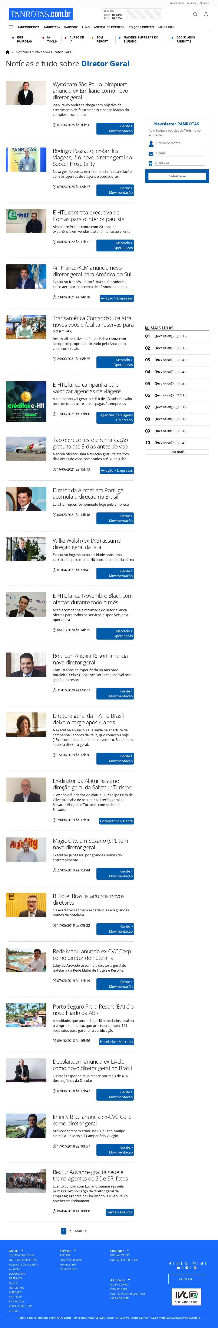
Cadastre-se (177, 176)
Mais (79, 1231)
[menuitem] (175, 3)
